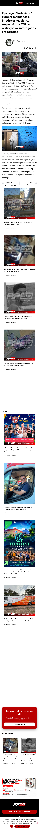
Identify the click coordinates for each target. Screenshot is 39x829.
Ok (12, 826)
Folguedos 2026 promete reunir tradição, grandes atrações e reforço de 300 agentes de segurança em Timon (19, 450)
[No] (36, 823)
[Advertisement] (19, 391)
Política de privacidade (22, 826)
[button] (24, 48)
